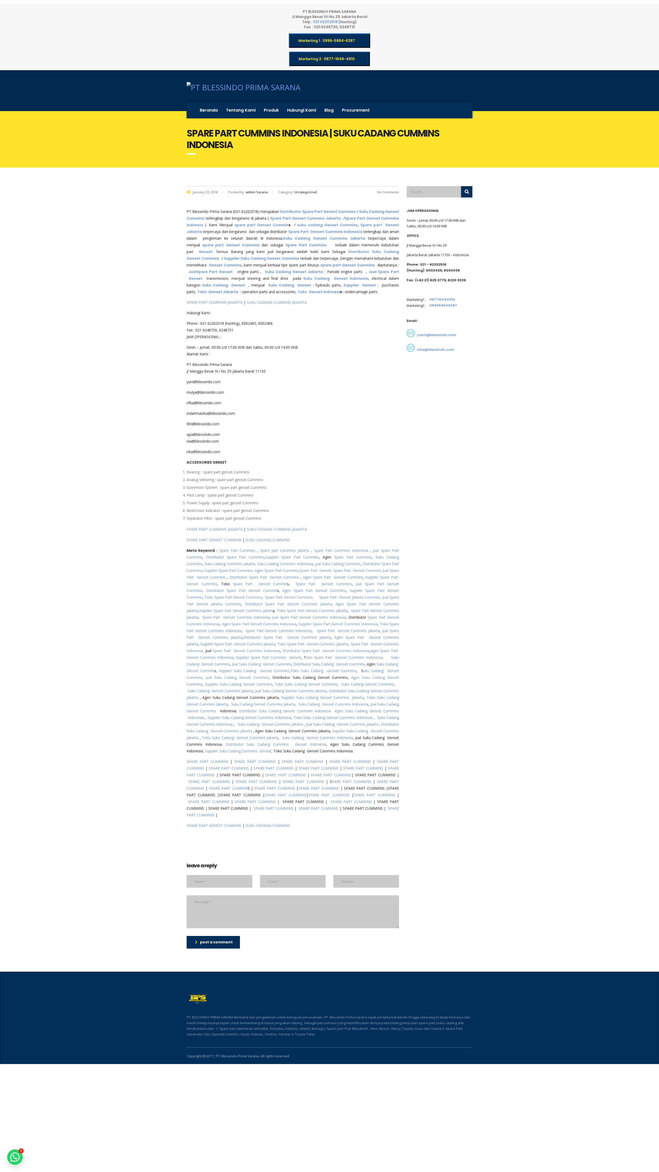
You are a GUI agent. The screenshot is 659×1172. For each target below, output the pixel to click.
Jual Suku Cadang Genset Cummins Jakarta (290, 690)
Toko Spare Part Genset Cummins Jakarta (312, 610)
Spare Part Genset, (316, 570)
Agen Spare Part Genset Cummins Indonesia (259, 623)
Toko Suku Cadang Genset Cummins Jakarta (240, 737)
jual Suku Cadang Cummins (338, 563)
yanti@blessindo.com (436, 334)
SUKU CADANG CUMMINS (268, 539)
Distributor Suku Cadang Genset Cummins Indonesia (285, 710)
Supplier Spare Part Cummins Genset (268, 657)
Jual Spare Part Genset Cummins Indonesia (309, 617)
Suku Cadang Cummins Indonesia (285, 563)
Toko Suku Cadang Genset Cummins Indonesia (333, 717)
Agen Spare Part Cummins (277, 570)
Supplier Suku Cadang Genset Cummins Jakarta (322, 697)
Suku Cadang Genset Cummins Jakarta (220, 690)
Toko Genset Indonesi (319, 291)
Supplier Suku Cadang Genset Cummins (254, 670)
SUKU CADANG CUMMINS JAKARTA (277, 302)
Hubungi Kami (301, 110)
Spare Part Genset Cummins (357, 570)
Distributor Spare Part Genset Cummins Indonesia (326, 650)
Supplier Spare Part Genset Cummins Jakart (235, 610)
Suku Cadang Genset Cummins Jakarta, (263, 704)
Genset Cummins (225, 265)
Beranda (209, 110)
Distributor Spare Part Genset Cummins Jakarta (288, 603)
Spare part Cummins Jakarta (284, 550)
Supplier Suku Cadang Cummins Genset (237, 751)
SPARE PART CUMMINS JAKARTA (214, 302)
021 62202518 (326, 21)
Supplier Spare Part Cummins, (228, 570)
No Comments (387, 192)
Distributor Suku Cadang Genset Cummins (329, 664)
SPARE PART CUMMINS (207, 761)
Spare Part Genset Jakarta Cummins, (350, 597)
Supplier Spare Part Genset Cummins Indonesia (337, 623)
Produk (271, 110)
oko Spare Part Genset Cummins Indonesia (344, 657)
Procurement (356, 110)
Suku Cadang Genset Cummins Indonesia (333, 704)
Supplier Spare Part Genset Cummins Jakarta (237, 644)
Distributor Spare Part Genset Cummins (264, 577)
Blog (329, 110)
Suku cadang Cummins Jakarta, (230, 563)
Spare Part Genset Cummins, (289, 597)
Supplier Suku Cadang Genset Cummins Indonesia (249, 717)
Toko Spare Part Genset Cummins (233, 597)
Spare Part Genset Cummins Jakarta (348, 630)
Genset (206, 251)
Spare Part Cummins (237, 550)
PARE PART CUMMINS (351, 781)
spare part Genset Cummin (262, 225)
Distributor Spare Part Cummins (235, 557)
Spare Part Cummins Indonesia (341, 550)
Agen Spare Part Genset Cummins (333, 577)
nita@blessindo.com (435, 349)
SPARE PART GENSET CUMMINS (214, 539)
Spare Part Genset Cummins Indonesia (236, 617)
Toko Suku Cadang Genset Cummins (323, 670)
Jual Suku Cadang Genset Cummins (261, 664)
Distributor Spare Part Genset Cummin (241, 590)
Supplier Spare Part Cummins (292, 557)
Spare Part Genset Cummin (260, 583)
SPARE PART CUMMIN (228, 788)
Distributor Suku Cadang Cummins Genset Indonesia (276, 744)
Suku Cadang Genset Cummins (367, 684)
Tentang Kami (241, 110)
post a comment (216, 942)
